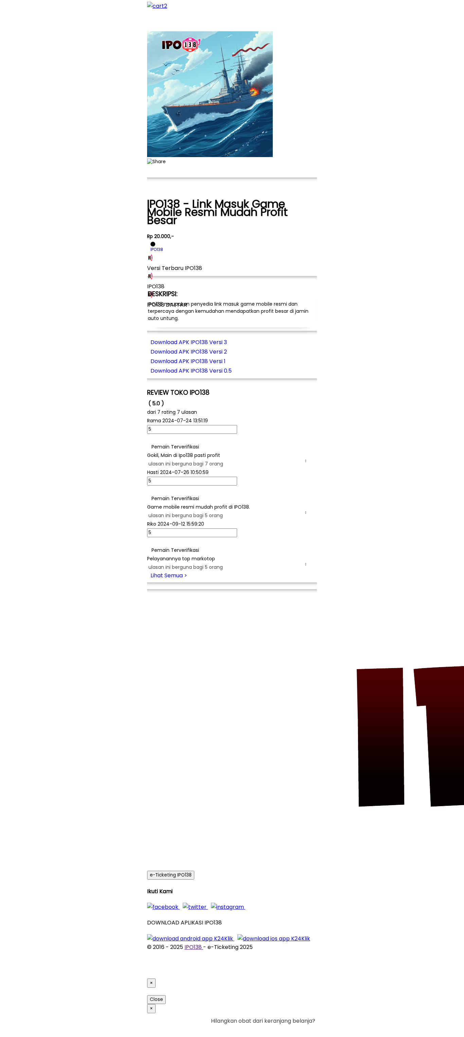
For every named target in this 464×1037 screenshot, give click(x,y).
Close (156, 999)
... (307, 460)
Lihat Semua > (168, 575)
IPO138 (193, 947)
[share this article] (156, 161)
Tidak (305, 1029)
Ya (293, 1029)
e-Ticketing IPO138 (171, 875)
